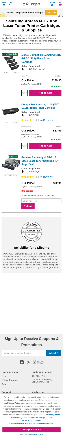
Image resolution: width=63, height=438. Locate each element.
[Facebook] (22, 364)
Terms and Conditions (31, 420)
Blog (4, 384)
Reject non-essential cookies (32, 434)
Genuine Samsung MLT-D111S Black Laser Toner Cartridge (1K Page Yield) (40, 161)
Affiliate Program (10, 380)
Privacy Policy (13, 403)
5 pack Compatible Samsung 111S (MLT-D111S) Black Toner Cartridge (41, 58)
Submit (28, 206)
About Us (6, 376)
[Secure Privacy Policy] (38, 364)
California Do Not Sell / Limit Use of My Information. (31, 423)
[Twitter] (28, 364)
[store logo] (31, 4)
